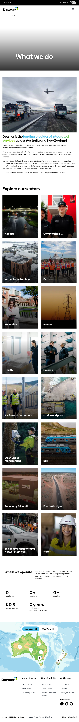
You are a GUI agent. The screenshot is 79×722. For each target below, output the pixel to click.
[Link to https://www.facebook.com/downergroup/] (62, 703)
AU (71, 3)
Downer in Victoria (39, 652)
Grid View (46, 629)
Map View (29, 629)
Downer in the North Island (63, 645)
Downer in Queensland (38, 638)
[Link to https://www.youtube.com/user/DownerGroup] (71, 703)
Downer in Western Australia (19, 640)
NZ (74, 3)
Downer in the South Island (58, 653)
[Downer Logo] (10, 7)
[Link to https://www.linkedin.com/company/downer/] (66, 703)
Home (5, 16)
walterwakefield (72, 717)
